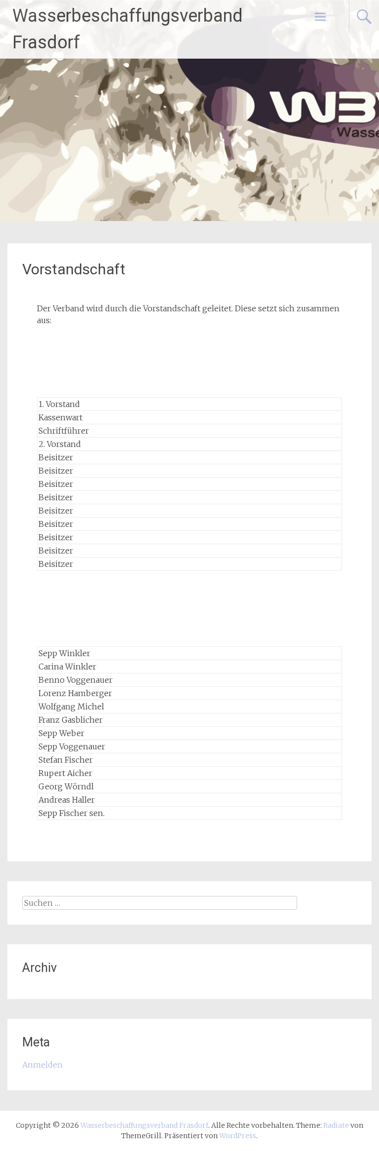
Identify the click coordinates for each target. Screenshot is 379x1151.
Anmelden (42, 1065)
